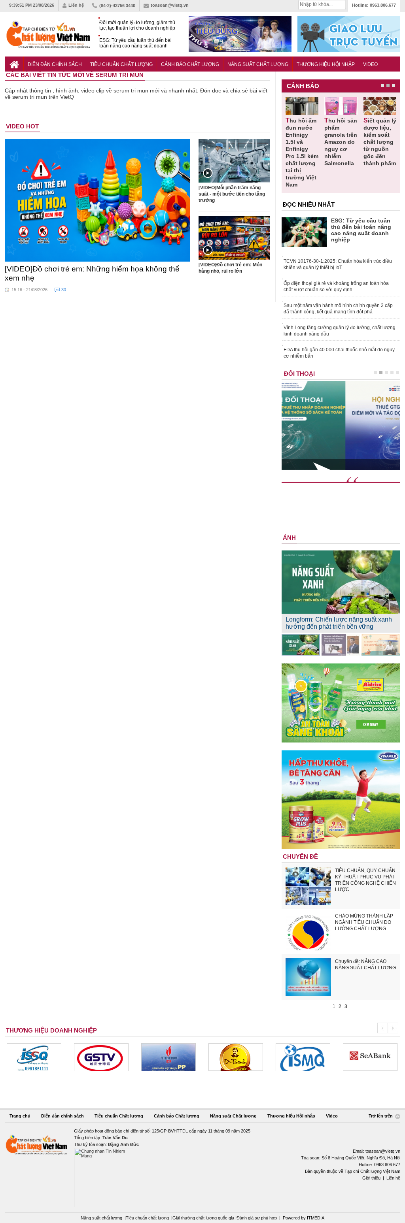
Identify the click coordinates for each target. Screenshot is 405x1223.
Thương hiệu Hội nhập (326, 64)
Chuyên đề (300, 856)
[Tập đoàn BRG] (370, 1057)
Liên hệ (76, 5)
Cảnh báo (303, 86)
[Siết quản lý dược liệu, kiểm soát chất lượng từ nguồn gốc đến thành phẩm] (379, 106)
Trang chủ (19, 1116)
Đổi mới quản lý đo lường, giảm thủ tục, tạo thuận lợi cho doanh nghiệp (137, 25)
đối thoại (299, 373)
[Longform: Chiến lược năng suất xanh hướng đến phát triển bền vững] (301, 645)
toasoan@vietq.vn (170, 5)
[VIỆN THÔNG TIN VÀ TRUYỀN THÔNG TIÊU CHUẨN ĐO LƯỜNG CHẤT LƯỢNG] (235, 1057)
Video (370, 64)
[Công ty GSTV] (34, 1057)
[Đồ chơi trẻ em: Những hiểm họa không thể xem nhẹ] (98, 200)
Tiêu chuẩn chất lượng (147, 1217)
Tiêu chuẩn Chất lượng (121, 64)
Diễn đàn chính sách (55, 64)
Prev (382, 1028)
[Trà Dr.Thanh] (168, 1057)
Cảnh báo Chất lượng (190, 64)
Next (393, 1028)
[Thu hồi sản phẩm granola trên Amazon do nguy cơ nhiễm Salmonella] (340, 106)
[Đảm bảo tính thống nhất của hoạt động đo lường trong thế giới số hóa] (341, 645)
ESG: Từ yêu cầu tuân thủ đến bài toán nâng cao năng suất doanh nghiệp (135, 43)
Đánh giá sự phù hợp (257, 1217)
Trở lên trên (381, 1116)
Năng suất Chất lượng (257, 64)
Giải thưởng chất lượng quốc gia (203, 1217)
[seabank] (303, 1057)
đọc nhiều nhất (309, 204)
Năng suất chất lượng (101, 1217)
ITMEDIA (315, 1217)
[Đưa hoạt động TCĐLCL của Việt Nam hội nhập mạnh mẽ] (380, 645)
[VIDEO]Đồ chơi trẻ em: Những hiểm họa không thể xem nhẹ (92, 273)
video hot (22, 126)
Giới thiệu (371, 1178)
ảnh (289, 537)
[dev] (101, 1057)
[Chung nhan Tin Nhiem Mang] (202, 1167)
